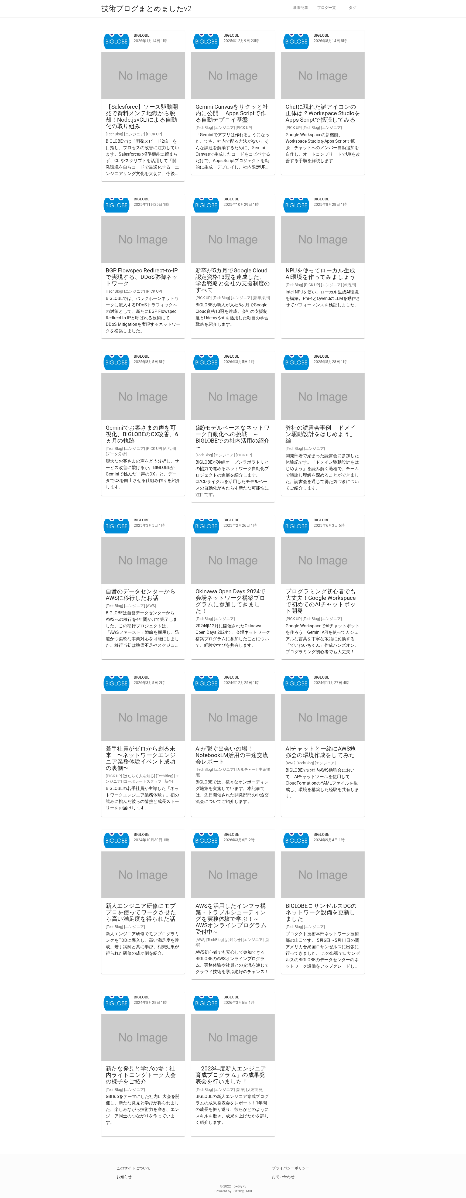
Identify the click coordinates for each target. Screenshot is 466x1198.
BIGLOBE (141, 35)
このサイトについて (133, 1168)
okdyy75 (240, 1186)
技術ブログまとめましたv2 (146, 8)
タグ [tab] (352, 7)
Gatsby (239, 1191)
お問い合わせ (283, 1177)
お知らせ (124, 1177)
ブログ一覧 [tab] (326, 7)
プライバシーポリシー (291, 1168)
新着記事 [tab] (300, 7)
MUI (249, 1191)
